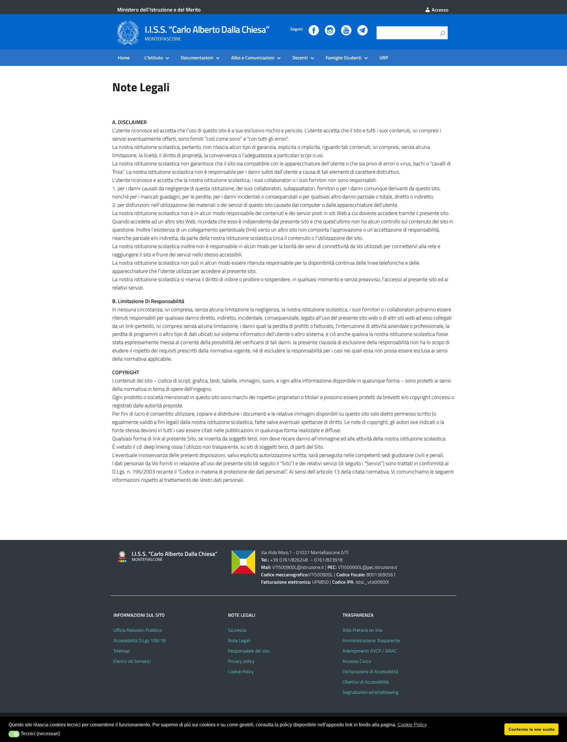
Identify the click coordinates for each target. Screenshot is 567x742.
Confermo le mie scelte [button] (532, 729)
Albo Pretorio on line (362, 630)
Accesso (439, 9)
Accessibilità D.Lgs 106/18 (139, 640)
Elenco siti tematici (132, 661)
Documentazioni (197, 57)
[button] (14, 734)
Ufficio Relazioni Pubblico (137, 630)
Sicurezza (237, 630)
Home (124, 57)
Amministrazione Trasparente (371, 640)
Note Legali (239, 640)
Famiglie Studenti (343, 57)
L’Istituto (153, 57)
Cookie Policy (241, 671)
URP (383, 57)
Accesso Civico (357, 661)
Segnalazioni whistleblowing (370, 692)
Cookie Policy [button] (412, 724)
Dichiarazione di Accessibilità (370, 671)
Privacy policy (241, 661)
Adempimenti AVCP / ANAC (370, 650)
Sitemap (121, 650)
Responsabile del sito (248, 650)
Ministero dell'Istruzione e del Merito (159, 10)
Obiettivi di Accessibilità (366, 681)
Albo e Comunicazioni (252, 57)
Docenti (300, 57)
